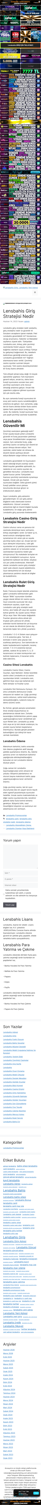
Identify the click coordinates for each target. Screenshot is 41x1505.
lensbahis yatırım (7, 1310)
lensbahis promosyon (11, 1287)
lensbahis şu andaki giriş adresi (11, 1329)
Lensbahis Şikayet (13, 1326)
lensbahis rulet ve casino (9, 1293)
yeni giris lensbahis (27, 1332)
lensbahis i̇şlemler (8, 1262)
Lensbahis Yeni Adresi (15, 1313)
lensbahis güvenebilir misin (10, 1253)
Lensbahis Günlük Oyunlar (14, 1082)
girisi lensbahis (9, 1174)
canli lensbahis (9, 1169)
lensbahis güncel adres (13, 1250)
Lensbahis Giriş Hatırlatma (14, 1093)
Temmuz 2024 (9, 1393)
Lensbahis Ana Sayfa (12, 1064)
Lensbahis (7, 1067)
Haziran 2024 (9, 1397)
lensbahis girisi (28, 1228)
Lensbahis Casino (28, 1214)
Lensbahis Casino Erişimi (13, 1089)
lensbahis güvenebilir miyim (26, 1253)
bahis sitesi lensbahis (27, 1166)
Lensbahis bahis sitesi (14, 1197)
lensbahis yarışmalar (25, 1307)
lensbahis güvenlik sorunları (10, 1256)
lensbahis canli (12, 819)
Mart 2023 (7, 1451)
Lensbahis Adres (11, 1183)
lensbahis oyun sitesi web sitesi (11, 1279)
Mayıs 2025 (8, 1364)
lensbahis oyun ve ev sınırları (29, 1279)
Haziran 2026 (9, 1350)
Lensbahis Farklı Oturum (13, 1039)
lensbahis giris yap (10, 1233)
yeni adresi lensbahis (11, 1332)
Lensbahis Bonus (23, 1200)
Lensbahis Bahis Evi (11, 1122)
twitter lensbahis (28, 1329)
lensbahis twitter (11, 1304)
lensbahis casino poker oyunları (11, 1220)
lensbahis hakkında (10, 1259)
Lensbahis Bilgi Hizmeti (13, 1086)
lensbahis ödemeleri (24, 1319)
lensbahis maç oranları (9, 1271)
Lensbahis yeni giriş (12, 1316)
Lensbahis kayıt (21, 1262)
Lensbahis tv (8, 1298)
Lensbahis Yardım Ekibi (13, 1057)
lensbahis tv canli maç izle (12, 1301)
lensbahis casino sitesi (12, 1222)
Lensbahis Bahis (14, 1190)
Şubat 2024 (8, 1411)
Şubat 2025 (8, 1368)
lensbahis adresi (26, 1184)
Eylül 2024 (7, 1386)
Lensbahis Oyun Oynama (13, 1071)
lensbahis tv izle (28, 1301)
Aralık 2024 (8, 1375)
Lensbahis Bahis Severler (13, 1043)
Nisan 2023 (8, 1447)
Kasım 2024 (8, 1379)
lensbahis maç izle (28, 1265)
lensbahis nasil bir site (10, 1274)
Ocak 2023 (7, 1458)
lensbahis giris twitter (12, 1231)
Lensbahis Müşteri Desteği (14, 1047)
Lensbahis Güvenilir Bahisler (15, 1096)
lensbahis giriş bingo (8, 1244)
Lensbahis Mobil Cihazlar (13, 1075)
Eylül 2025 (7, 1357)
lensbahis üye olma (27, 1323)
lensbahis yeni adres (23, 1310)
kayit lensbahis (11, 1180)
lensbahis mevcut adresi (22, 1271)
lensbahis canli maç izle (13, 1206)
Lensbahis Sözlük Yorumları (14, 1100)
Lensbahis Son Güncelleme (14, 1104)
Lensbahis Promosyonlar (16, 815)
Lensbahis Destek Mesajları (14, 1078)
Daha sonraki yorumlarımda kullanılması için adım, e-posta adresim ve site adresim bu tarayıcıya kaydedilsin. (21, 894)
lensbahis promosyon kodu (14, 1290)
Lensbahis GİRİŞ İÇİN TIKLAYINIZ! (20, 45)
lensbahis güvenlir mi (26, 1256)
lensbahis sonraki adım (23, 1293)
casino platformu (20, 1169)
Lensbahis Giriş (9, 1036)
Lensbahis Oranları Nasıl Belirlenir (20, 828)
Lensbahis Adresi (10, 1032)
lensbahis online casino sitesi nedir (12, 1276)
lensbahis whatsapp (11, 1307)
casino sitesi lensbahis (10, 1171)
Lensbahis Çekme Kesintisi (14, 1111)
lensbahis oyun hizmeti (29, 1276)
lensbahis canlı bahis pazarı (26, 1209)
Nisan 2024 (8, 1404)
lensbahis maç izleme (14, 1268)
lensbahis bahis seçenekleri (12, 1194)
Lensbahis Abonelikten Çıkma (19, 825)
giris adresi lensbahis (26, 1171)
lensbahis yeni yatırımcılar (30, 1317)
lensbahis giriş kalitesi (9, 1248)
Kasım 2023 (8, 1422)
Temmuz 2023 (9, 1436)
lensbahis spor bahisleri (12, 1296)
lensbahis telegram (29, 1296)
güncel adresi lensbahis (13, 1177)
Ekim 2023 (7, 1426)
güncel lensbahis (30, 1177)
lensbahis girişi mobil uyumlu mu (24, 1244)
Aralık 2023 (8, 1418)
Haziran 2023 (9, 1440)
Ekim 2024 (7, 1382)
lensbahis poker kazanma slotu (28, 1285)
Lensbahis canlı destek (12, 1214)
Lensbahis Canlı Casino (27, 1212)
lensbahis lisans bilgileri (11, 1265)
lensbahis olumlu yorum (25, 1274)
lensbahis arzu (22, 1187)
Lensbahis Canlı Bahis (10, 1209)
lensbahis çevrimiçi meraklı (10, 1319)
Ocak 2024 (7, 1415)
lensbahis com (28, 1225)
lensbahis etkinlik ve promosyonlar (12, 1228)
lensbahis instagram (28, 1259)
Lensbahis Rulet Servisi (13, 1118)
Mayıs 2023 (8, 1444)
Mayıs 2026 (8, 1353)
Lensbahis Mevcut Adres (13, 1114)
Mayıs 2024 (8, 1400)
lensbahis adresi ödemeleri (10, 1187)
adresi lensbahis (9, 1166)
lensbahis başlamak (8, 1200)
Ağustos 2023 (9, 1433)
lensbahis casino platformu (29, 1217)
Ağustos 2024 (9, 1389)
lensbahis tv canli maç (23, 1298)
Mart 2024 (7, 1408)
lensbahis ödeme (23, 822)
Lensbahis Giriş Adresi (14, 1241)
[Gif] (20, 122)
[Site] (20, 76)
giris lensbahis (21, 1174)
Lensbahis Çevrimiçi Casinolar (15, 1060)
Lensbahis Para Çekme (11, 1285)
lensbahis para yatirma (14, 1282)
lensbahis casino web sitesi (12, 1225)
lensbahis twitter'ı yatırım (27, 1304)
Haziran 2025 (9, 1361)
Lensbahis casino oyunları (12, 1217)
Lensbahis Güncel (26, 1247)
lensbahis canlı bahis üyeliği (10, 1212)
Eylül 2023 (7, 1429)
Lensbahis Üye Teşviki (12, 1107)
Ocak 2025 (7, 1371)
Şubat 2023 (8, 1454)
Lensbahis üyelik (12, 1322)
